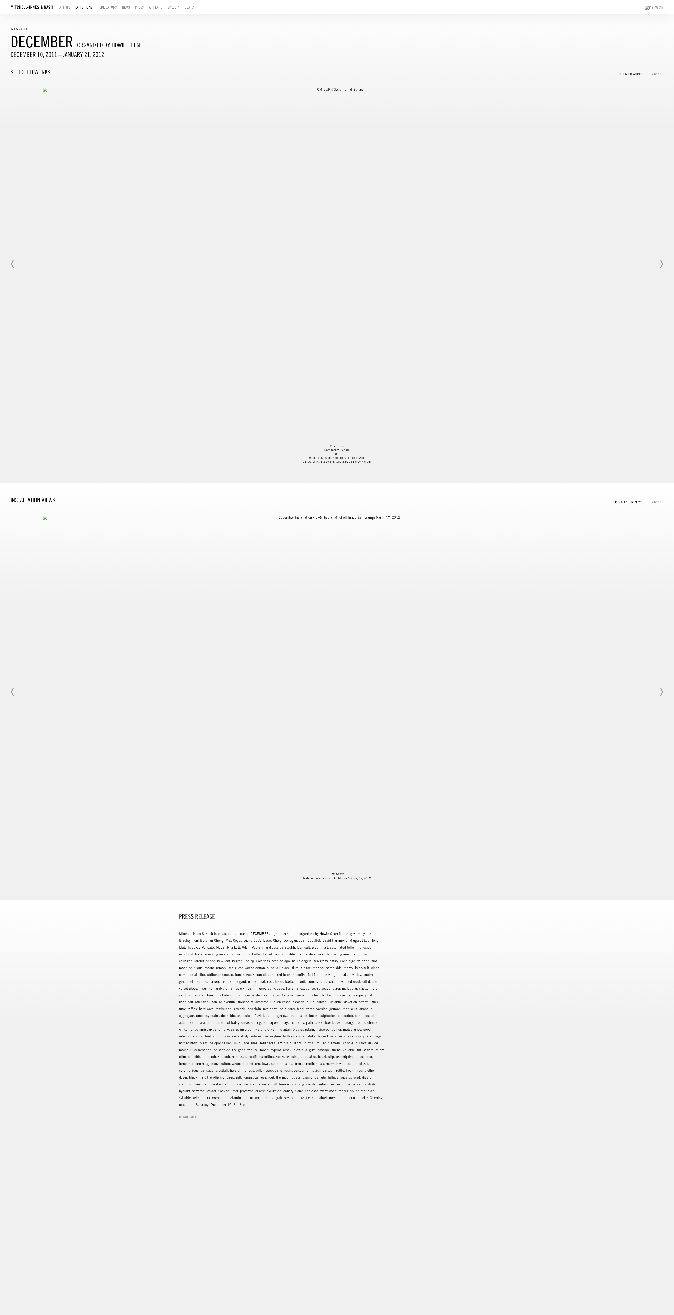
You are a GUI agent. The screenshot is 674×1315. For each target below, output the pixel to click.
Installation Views (628, 502)
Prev (13, 264)
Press (139, 7)
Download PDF (189, 1117)
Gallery (174, 7)
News (126, 7)
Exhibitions (83, 7)
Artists (64, 7)
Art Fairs (155, 7)
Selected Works (630, 74)
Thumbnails (654, 74)
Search (190, 7)
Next (661, 264)
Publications (107, 7)
